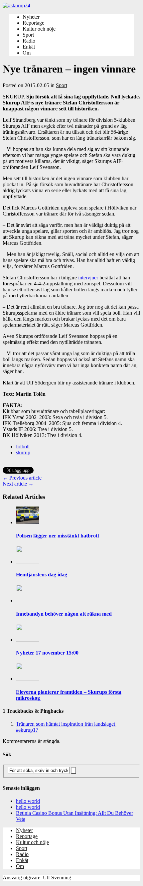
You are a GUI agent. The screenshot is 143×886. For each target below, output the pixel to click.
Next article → (18, 484)
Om (27, 53)
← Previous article (22, 478)
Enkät (29, 47)
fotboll (23, 446)
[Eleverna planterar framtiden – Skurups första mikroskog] (27, 678)
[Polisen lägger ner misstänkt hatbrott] (27, 522)
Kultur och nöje (39, 29)
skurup (23, 452)
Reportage (33, 23)
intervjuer (88, 277)
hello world (28, 801)
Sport (28, 35)
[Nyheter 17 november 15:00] (27, 640)
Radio (29, 41)
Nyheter (31, 17)
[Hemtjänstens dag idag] (27, 561)
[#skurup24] (71, 6)
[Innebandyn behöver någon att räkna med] (27, 600)
